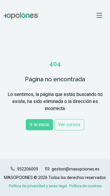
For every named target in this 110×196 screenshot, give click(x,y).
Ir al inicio (39, 124)
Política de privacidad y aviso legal (38, 186)
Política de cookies (85, 186)
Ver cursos (69, 124)
